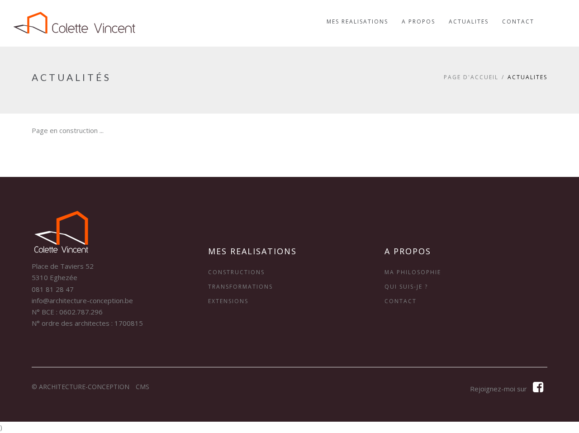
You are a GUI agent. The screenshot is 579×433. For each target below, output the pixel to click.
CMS (142, 386)
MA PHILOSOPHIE (412, 272)
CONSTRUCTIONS (236, 272)
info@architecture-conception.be (82, 300)
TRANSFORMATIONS (240, 286)
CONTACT (400, 301)
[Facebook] (538, 389)
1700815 (128, 323)
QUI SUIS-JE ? (406, 286)
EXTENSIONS (228, 301)
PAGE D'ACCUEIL (471, 77)
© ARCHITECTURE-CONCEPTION (80, 386)
